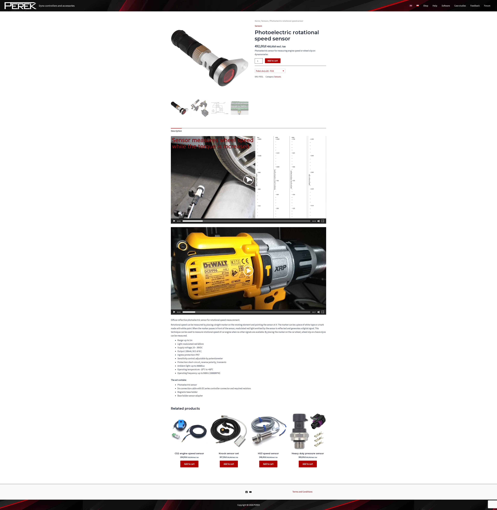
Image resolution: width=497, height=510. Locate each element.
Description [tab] (176, 131)
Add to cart (273, 60)
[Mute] (318, 221)
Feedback (475, 5)
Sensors (264, 21)
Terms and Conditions (302, 491)
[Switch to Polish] (417, 6)
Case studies (460, 5)
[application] (248, 180)
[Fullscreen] (322, 221)
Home (257, 21)
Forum (487, 5)
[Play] (174, 221)
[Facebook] (246, 492)
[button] (248, 180)
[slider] (246, 221)
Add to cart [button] (189, 464)
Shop (425, 5)
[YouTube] (250, 492)
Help (435, 5)
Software (446, 5)
